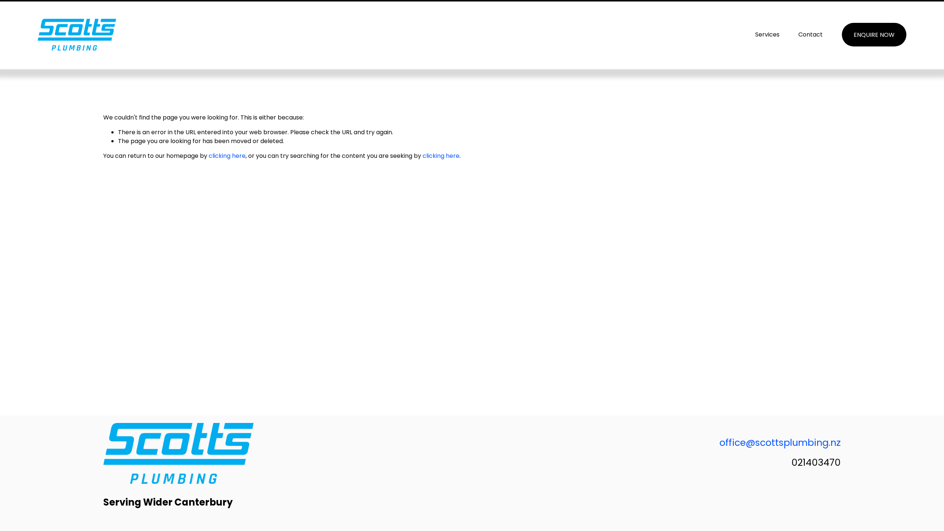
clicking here (227, 156)
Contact (810, 34)
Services (767, 34)
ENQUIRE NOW (874, 35)
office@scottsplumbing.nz (780, 442)
